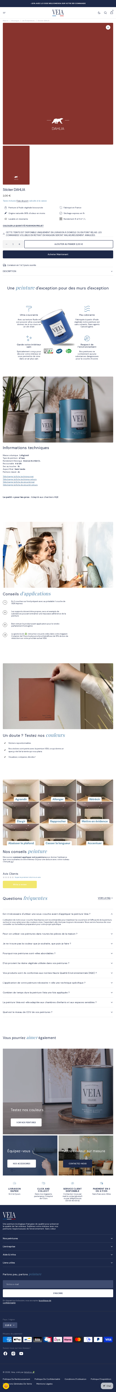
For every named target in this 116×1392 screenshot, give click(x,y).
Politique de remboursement (16, 1379)
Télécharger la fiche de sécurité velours (20, 485)
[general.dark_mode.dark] (99, 13)
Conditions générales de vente (17, 1383)
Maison (5, 21)
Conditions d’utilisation (75, 1379)
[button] (4, 13)
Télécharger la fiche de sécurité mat (19, 482)
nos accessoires (21, 1163)
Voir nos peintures (26, 1122)
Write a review (20, 884)
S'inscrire (58, 1293)
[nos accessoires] (30, 1155)
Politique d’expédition (101, 1379)
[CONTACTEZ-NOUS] (86, 1155)
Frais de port (22, 200)
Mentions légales (44, 1383)
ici (11, 861)
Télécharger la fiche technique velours (20, 479)
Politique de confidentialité (47, 1379)
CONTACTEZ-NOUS (78, 1163)
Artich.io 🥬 (29, 1372)
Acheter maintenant (58, 254)
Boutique (15, 21)
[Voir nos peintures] (58, 1091)
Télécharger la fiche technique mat (18, 476)
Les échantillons (28, 21)
